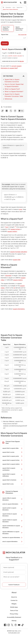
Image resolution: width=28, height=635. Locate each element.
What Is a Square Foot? (12, 89)
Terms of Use (14, 610)
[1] (15, 226)
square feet (16, 259)
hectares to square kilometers (11, 537)
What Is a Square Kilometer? (14, 91)
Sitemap (14, 620)
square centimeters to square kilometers (11, 526)
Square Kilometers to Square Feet (19, 28)
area (20, 209)
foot (6, 227)
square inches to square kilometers (9, 515)
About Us (14, 597)
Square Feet (19, 7)
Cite (22, 111)
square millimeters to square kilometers (10, 532)
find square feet (22, 34)
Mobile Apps (14, 607)
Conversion (8, 7)
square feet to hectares (9, 480)
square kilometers (19, 309)
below (22, 61)
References (8, 99)
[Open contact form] (25, 49)
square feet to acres (8, 452)
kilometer (8, 275)
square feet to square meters (11, 464)
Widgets (14, 604)
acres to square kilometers (10, 504)
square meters (12, 231)
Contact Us (14, 600)
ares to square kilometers (10, 541)
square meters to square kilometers (9, 521)
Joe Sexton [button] (8, 107)
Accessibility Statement (14, 617)
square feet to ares (8, 484)
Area (14, 7)
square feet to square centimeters (8, 469)
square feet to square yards (10, 456)
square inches (15, 229)
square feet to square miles (10, 448)
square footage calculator (18, 252)
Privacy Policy (14, 614)
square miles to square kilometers (9, 499)
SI (14, 288)
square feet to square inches (10, 460)
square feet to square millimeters (8, 475)
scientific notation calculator (15, 55)
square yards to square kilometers (9, 509)
